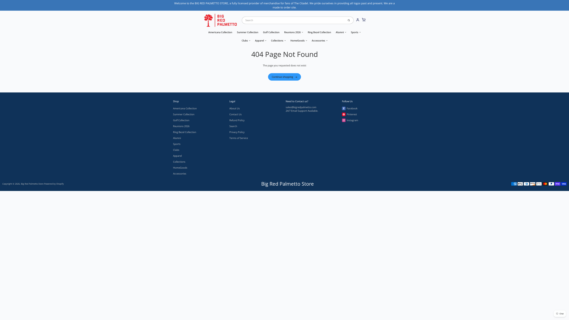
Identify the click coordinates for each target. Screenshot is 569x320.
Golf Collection (271, 32)
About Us (234, 108)
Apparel (259, 40)
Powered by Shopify (54, 183)
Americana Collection (220, 32)
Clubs (245, 40)
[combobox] (293, 20)
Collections (277, 40)
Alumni (340, 32)
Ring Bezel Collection (319, 32)
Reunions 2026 (292, 32)
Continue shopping (283, 77)
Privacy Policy (236, 132)
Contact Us (235, 114)
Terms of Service (238, 138)
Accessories (318, 40)
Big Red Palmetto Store (32, 183)
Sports (354, 32)
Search (233, 126)
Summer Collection (247, 32)
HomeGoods (297, 40)
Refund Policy (236, 120)
